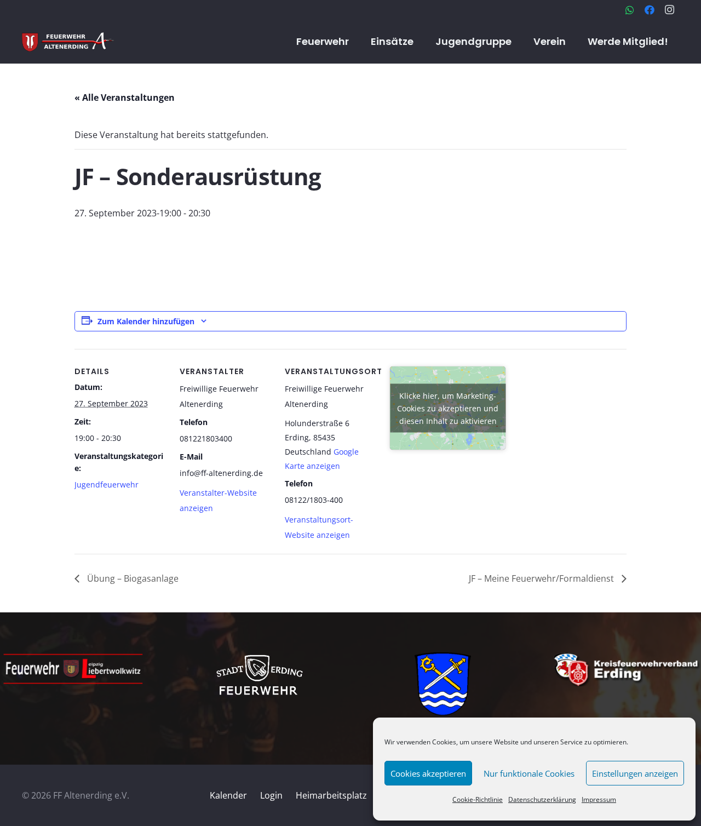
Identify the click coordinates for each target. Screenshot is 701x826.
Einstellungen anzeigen (635, 773)
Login (271, 795)
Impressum (599, 799)
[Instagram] (669, 10)
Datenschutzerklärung (542, 799)
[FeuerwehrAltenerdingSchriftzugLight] (68, 41)
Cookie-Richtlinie (477, 799)
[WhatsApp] (630, 10)
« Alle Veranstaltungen (124, 97)
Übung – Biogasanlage (132, 578)
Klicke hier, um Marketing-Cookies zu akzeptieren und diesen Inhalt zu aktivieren (447, 408)
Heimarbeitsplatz (331, 795)
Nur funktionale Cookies (529, 773)
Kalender (228, 795)
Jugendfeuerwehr (106, 484)
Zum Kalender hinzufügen (145, 321)
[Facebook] (649, 10)
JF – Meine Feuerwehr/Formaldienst (542, 578)
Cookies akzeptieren (428, 773)
